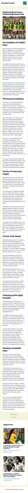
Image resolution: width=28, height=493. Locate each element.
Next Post (14, 417)
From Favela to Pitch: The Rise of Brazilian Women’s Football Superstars (13, 447)
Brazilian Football (8, 3)
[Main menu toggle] (24, 3)
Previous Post (14, 414)
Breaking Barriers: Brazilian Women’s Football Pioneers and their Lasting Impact (12, 475)
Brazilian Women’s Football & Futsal (11, 450)
